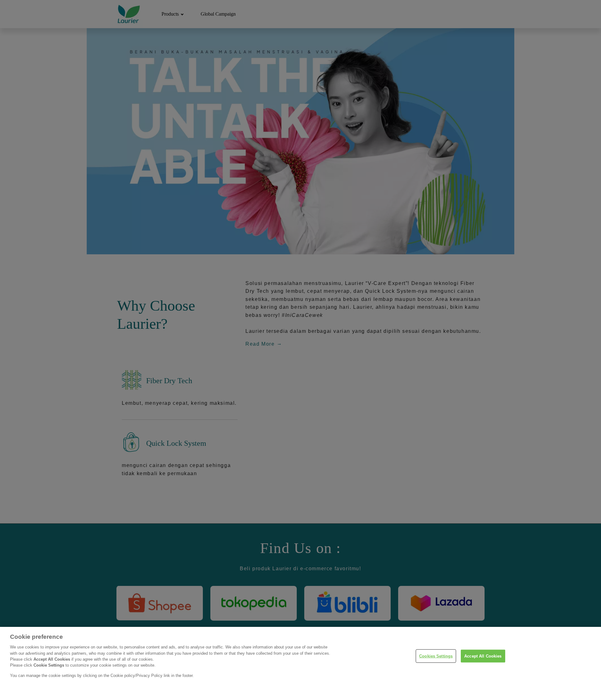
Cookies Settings (436, 655)
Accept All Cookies (482, 655)
